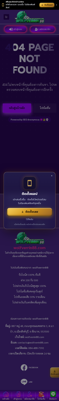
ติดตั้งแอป (48, 5)
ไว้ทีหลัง (29, 219)
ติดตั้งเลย (31, 212)
